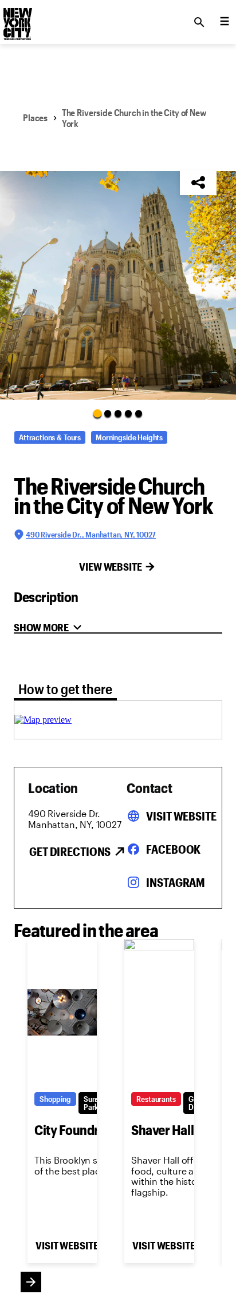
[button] (118, 285)
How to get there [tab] (65, 688)
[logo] (16, 19)
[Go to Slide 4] (128, 413)
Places (35, 117)
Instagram (175, 882)
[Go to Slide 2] (107, 413)
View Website (110, 566)
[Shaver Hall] (159, 1012)
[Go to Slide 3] (118, 413)
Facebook (173, 849)
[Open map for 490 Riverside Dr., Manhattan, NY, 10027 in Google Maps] (43, 719)
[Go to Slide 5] (138, 413)
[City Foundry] (62, 1012)
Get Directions (70, 851)
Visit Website (181, 816)
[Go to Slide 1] (97, 413)
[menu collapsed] (224, 22)
